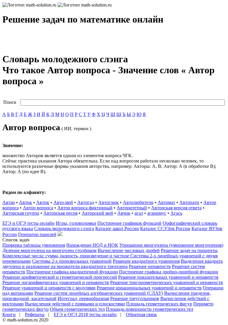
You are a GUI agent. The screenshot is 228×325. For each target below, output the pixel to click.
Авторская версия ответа (176, 207)
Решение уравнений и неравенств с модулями (49, 287)
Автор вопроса (38, 207)
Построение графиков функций (129, 223)
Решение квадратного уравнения (146, 261)
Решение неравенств (150, 266)
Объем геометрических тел (77, 309)
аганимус (156, 213)
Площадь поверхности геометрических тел (149, 309)
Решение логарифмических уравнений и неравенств (55, 282)
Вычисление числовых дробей (129, 250)
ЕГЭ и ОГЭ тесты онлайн (28, 223)
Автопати (189, 202)
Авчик (123, 213)
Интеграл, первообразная (83, 298)
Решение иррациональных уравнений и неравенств (149, 287)
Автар (8, 202)
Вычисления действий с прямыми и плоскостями (75, 303)
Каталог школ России (117, 228)
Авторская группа (20, 213)
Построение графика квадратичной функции (72, 271)
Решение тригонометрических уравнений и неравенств (166, 282)
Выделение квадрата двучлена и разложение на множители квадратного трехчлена (112, 264)
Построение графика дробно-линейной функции (168, 271)
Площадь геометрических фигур (159, 303)
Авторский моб (97, 213)
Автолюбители (138, 202)
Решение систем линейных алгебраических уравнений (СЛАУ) (98, 293)
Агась (176, 213)
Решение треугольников (134, 298)
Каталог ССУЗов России (165, 228)
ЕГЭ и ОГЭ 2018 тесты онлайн (85, 314)
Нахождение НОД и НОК (92, 245)
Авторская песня (60, 213)
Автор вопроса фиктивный (85, 207)
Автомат (166, 202)
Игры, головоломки (76, 223)
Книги (9, 314)
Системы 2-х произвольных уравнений (72, 261)
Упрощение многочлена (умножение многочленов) (171, 245)
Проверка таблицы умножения (33, 245)
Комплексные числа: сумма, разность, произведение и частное (66, 255)
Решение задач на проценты (189, 250)
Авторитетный (132, 207)
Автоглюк (108, 202)
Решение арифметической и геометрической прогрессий (59, 277)
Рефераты (35, 314)
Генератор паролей (37, 234)
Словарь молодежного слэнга (64, 228)
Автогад (85, 202)
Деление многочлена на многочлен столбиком (49, 250)
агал (138, 213)
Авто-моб (63, 202)
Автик (25, 202)
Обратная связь (141, 314)
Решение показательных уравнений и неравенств (168, 277)
